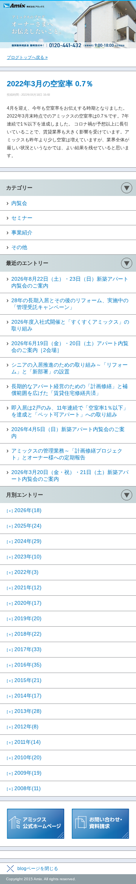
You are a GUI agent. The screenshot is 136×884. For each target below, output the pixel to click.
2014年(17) (24, 696)
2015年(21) (24, 680)
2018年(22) (24, 634)
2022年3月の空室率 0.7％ (50, 84)
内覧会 (19, 203)
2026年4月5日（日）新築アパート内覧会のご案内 (68, 432)
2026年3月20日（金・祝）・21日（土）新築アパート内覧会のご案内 (69, 475)
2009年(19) (24, 773)
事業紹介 (21, 232)
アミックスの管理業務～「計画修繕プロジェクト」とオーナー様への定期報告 (66, 454)
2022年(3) (23, 572)
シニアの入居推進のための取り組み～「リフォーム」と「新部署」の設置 (69, 368)
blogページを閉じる (37, 868)
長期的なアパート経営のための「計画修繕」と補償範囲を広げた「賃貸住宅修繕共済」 (69, 389)
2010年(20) (24, 757)
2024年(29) (24, 541)
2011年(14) (24, 742)
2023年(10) (24, 557)
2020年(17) (24, 603)
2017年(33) (24, 649)
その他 (19, 247)
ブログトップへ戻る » (27, 57)
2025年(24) (24, 526)
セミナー (21, 218)
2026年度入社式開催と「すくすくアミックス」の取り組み (70, 325)
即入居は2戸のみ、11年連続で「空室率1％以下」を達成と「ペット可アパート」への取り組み (69, 411)
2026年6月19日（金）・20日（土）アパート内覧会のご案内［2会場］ (69, 346)
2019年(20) (24, 618)
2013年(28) (24, 711)
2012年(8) (23, 726)
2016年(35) (24, 665)
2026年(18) (24, 510)
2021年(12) (24, 587)
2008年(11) (24, 788)
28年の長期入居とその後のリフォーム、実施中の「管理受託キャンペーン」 (69, 303)
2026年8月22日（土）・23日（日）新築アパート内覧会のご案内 (69, 282)
